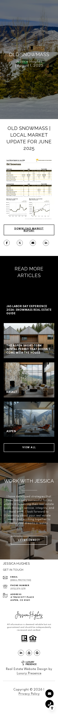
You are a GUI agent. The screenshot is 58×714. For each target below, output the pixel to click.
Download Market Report (29, 230)
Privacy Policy (29, 694)
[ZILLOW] (29, 653)
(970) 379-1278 (17, 589)
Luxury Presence (29, 673)
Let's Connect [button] (29, 540)
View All (29, 447)
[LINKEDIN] (21, 653)
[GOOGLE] (37, 653)
